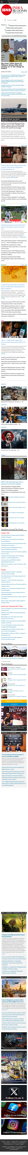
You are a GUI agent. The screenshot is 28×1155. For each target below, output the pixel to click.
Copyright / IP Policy (10, 1148)
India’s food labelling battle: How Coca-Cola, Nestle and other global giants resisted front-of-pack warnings (13, 125)
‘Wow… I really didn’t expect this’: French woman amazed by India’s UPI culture (13, 342)
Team (8, 1141)
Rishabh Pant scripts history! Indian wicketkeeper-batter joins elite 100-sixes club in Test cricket (13, 246)
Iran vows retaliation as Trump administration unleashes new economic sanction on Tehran (13, 89)
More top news (6, 71)
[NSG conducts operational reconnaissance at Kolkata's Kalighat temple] (14, 651)
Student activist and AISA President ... (17, 502)
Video (3, 455)
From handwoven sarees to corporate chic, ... (17, 669)
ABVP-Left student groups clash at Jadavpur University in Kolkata (12, 483)
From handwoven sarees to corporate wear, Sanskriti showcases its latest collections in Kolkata (12, 375)
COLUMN (4, 405)
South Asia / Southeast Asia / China (12, 606)
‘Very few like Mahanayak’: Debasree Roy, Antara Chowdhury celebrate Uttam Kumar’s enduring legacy (13, 193)
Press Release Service (9, 1144)
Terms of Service (6, 1143)
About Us (3, 1141)
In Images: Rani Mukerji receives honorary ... (16, 691)
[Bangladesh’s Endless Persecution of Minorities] (14, 393)
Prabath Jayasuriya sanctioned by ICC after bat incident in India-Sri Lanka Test (13, 227)
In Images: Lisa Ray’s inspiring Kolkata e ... (17, 675)
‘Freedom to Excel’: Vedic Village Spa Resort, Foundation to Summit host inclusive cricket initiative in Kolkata (13, 252)
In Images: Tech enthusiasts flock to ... (17, 685)
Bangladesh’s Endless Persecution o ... (11, 402)
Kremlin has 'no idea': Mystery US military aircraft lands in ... (14, 121)
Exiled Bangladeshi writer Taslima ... (17, 523)
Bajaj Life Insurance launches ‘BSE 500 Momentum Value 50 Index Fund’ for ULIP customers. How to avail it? (13, 777)
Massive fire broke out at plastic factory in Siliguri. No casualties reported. (12, 489)
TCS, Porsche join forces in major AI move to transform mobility (13, 755)
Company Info (19, 1148)
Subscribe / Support (19, 1144)
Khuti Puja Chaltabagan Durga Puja (16, 497)
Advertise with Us (15, 1141)
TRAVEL (4, 977)
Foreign (3, 570)
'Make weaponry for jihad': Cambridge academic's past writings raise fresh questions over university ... (13, 94)
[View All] (24, 72)
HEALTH (3, 265)
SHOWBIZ (4, 146)
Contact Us (14, 1143)
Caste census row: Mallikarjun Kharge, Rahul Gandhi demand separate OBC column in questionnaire (13, 76)
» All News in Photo (6, 661)
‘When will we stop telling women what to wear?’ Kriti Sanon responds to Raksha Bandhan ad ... (13, 167)
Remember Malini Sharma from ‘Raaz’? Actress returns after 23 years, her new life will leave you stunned (13, 183)
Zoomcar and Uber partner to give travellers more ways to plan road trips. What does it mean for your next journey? (14, 1014)
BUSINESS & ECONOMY (9, 733)
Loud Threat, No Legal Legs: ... (9, 450)
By (22, 402)
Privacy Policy (24, 1141)
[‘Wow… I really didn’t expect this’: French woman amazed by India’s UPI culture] (14, 329)
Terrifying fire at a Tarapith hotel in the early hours (13, 493)
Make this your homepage (13, 2)
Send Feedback (22, 1143)
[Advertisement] (14, 849)
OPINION (3, 427)
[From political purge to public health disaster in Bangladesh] (14, 415)
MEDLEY (3, 384)
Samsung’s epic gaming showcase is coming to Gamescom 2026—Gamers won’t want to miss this (13, 363)
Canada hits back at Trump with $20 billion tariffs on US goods (12, 86)
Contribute (14, 704)
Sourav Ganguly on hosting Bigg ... (16, 512)
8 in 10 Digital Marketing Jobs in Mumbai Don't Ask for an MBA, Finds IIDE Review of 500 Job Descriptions (14, 783)
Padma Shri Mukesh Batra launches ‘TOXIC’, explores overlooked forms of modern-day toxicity (13, 369)
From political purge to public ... (10, 424)
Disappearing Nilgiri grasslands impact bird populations (13, 936)
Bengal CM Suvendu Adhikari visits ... (17, 507)
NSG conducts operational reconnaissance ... (13, 658)
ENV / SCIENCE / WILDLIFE (11, 913)
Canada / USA (5, 533)
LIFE (2, 320)
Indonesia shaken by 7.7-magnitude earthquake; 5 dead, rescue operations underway (12, 963)
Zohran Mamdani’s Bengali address (11, 487)
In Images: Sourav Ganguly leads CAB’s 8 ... (17, 680)
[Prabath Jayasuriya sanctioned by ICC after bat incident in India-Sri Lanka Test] (14, 214)
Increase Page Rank (14, 1149)
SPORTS (3, 205)
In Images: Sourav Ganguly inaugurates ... (17, 697)
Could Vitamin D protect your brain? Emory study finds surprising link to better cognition (13, 287)
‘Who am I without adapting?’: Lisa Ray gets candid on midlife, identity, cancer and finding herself (13, 199)
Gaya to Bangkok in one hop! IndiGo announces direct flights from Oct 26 (13, 1001)
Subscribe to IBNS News (14, 701)
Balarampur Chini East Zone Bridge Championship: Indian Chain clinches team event (13, 258)
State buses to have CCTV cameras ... (16, 518)
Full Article (14, 177)
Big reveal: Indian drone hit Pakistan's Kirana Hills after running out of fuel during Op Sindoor (12, 66)
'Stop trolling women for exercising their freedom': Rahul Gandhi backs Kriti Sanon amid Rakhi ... (12, 81)
